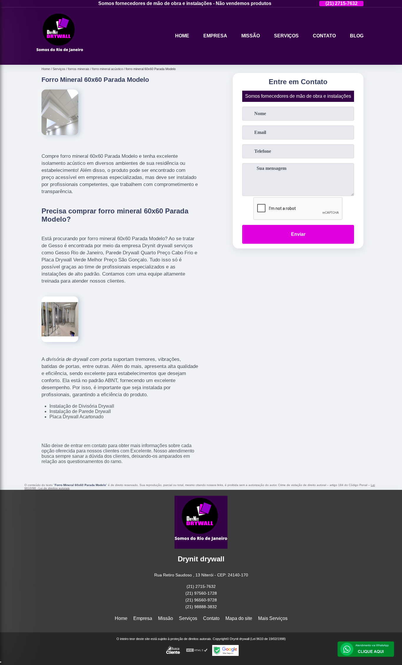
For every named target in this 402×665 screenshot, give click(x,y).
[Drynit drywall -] (59, 57)
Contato (324, 35)
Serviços (286, 35)
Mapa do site (238, 618)
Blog (356, 35)
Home (182, 35)
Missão (250, 35)
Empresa (215, 35)
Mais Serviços (273, 618)
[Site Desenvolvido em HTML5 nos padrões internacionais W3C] (197, 650)
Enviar (298, 234)
